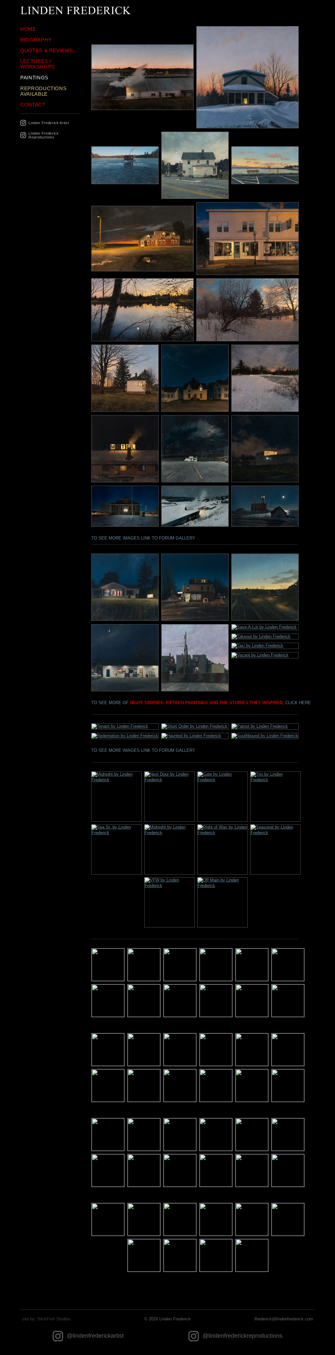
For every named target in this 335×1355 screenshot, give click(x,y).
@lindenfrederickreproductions (241, 1335)
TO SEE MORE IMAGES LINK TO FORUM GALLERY (143, 538)
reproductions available (43, 91)
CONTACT (32, 104)
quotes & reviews (46, 50)
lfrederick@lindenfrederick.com (284, 1318)
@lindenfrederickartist (94, 1335)
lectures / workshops (37, 64)
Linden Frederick (175, 1318)
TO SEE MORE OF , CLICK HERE (201, 702)
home (28, 29)
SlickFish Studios (54, 1318)
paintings (34, 77)
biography (36, 39)
